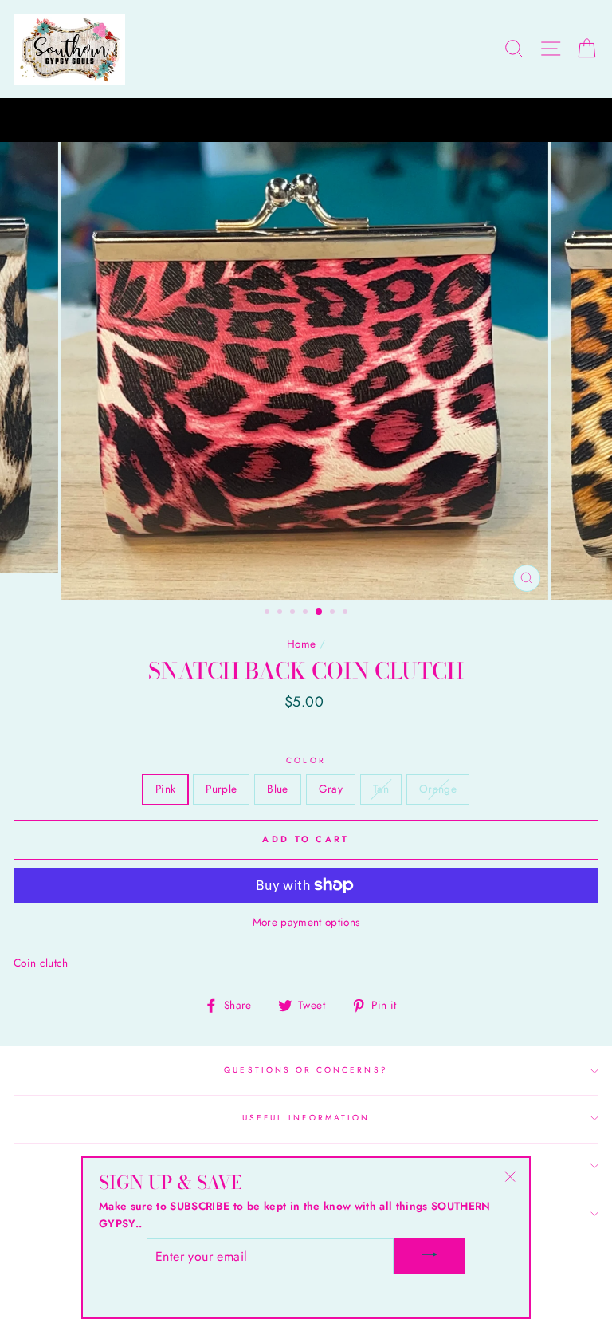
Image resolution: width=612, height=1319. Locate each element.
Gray (331, 789)
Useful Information (306, 1118)
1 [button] (269, 613)
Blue (277, 789)
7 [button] (347, 613)
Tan (381, 789)
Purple (221, 789)
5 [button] (320, 612)
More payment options (306, 922)
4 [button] (307, 613)
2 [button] (281, 613)
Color (305, 760)
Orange (438, 789)
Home (301, 644)
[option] (306, 120)
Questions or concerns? (305, 1070)
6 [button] (334, 613)
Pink (165, 789)
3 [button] (294, 613)
